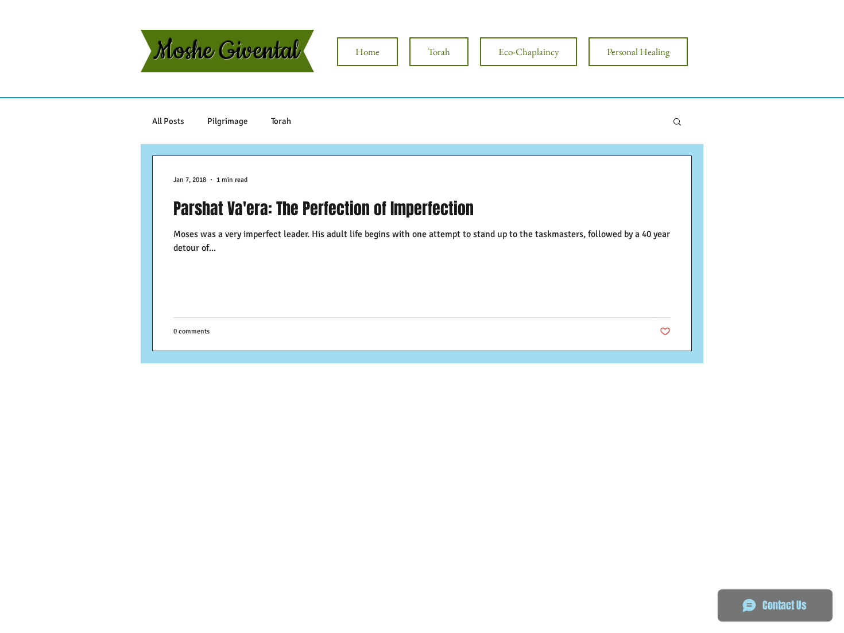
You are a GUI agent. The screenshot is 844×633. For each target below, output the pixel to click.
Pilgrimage (227, 121)
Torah (281, 121)
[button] (677, 122)
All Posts (168, 121)
